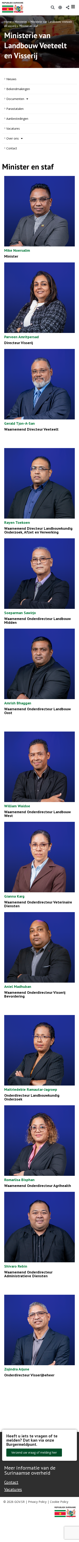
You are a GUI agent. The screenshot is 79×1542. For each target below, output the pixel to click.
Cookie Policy (59, 1502)
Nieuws (11, 79)
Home (8, 22)
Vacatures (13, 128)
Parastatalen (15, 109)
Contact (11, 148)
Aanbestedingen (17, 119)
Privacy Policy (37, 1502)
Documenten (15, 99)
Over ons (12, 138)
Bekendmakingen (18, 89)
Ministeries (21, 22)
